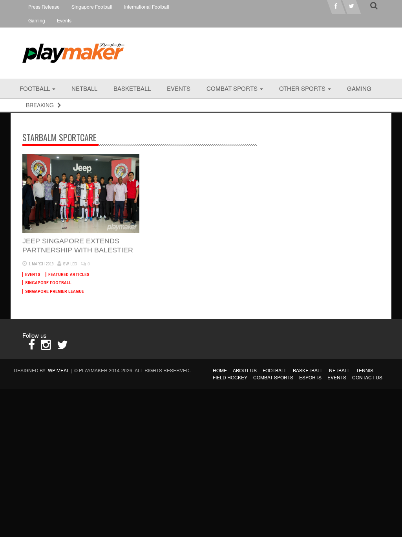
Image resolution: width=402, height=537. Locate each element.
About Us (245, 370)
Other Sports (303, 88)
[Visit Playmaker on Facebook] (31, 346)
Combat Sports (232, 88)
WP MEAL (58, 370)
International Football (146, 6)
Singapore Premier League (54, 291)
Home (220, 370)
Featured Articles (69, 274)
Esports (310, 377)
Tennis (364, 370)
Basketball (132, 88)
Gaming (36, 20)
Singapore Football (91, 6)
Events (64, 20)
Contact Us (367, 377)
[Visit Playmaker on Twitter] (62, 346)
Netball (84, 88)
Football (35, 88)
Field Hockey (230, 377)
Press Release (44, 6)
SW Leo (70, 264)
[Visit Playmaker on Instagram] (46, 346)
